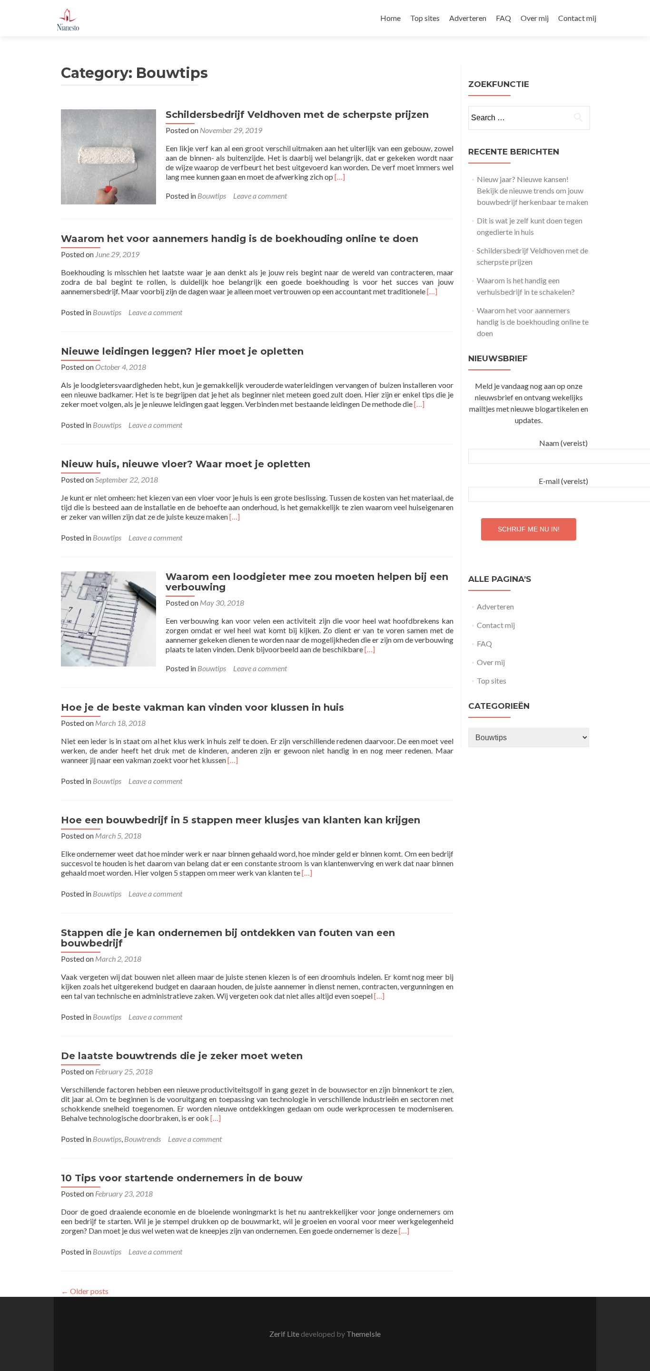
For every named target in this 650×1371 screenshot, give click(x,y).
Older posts (84, 1290)
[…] (340, 176)
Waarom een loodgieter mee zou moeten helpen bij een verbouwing (307, 582)
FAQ (503, 17)
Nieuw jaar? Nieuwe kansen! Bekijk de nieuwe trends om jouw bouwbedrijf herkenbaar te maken (532, 190)
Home (390, 17)
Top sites (425, 17)
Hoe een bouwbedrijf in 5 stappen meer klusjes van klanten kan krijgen (240, 820)
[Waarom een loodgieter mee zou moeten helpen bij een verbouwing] (108, 617)
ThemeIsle (363, 1333)
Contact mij (577, 17)
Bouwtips (211, 195)
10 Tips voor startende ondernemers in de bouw (182, 1178)
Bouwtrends (142, 1138)
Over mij (535, 17)
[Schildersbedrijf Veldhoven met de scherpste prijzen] (108, 155)
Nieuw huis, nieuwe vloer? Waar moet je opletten (185, 464)
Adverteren (467, 17)
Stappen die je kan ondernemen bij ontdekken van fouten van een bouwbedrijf (228, 938)
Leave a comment (260, 195)
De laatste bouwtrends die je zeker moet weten (182, 1056)
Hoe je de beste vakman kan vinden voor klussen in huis (202, 707)
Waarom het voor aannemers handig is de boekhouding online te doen (239, 238)
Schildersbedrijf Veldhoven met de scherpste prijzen (297, 114)
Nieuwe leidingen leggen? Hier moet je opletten (182, 351)
